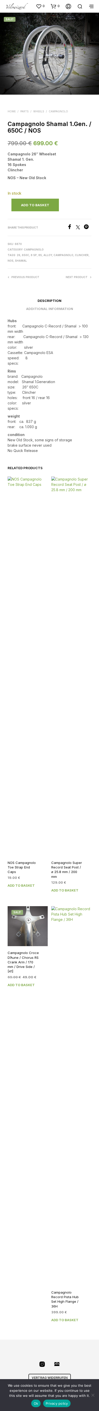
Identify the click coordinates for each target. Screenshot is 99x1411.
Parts (24, 111)
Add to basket (21, 885)
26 (18, 255)
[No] (92, 1395)
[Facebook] (71, 227)
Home (12, 111)
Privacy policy (57, 1403)
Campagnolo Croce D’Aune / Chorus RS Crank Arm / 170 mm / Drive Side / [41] (23, 962)
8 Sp (34, 255)
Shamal (21, 260)
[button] (40, 6)
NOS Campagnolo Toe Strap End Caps (22, 867)
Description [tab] (49, 301)
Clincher (82, 255)
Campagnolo (58, 111)
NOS (10, 260)
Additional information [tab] (49, 309)
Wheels (38, 111)
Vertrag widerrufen (50, 1378)
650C (25, 255)
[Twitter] (80, 227)
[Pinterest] (87, 227)
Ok (36, 1403)
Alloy (47, 255)
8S (40, 255)
